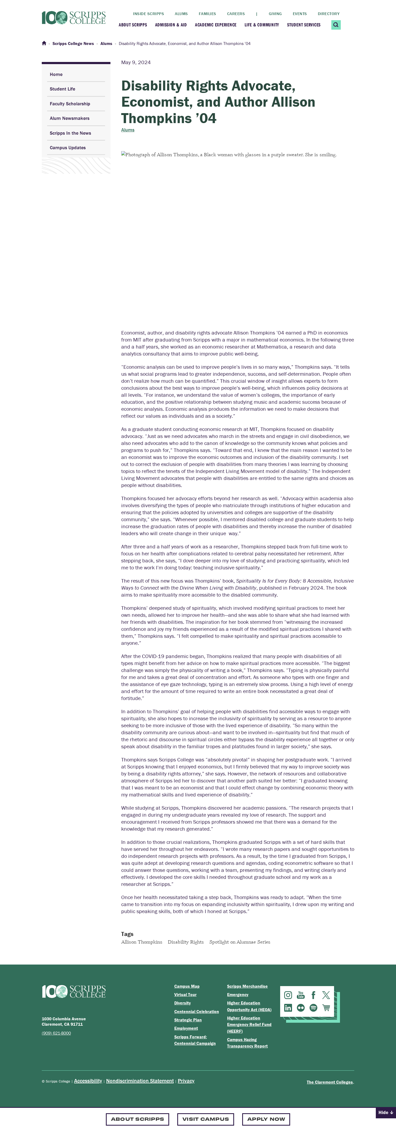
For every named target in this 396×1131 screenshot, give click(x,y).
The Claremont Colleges (330, 1082)
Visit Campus (205, 1119)
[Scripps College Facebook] (313, 995)
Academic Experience (216, 25)
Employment (186, 1028)
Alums (181, 13)
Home (56, 74)
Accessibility (88, 1080)
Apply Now (266, 1119)
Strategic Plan (188, 1019)
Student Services (304, 25)
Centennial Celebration (196, 1011)
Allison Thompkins (141, 941)
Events (300, 13)
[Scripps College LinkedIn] (288, 1007)
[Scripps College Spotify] (313, 1007)
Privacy (186, 1080)
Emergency (237, 994)
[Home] (44, 43)
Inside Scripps (148, 13)
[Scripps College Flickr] (300, 1007)
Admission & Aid (171, 25)
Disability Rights (186, 941)
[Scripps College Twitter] (326, 995)
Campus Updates (68, 147)
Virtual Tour (185, 994)
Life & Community (262, 25)
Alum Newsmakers (69, 118)
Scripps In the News (70, 133)
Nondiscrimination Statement (140, 1080)
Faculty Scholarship (70, 103)
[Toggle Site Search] (336, 25)
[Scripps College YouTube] (300, 995)
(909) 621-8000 (56, 1033)
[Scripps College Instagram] (288, 995)
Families (207, 13)
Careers (236, 13)
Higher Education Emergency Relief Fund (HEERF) (249, 1024)
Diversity (182, 1002)
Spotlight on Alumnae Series (239, 941)
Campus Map (187, 986)
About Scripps (133, 25)
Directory (329, 13)
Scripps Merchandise (247, 986)
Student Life (62, 89)
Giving (275, 13)
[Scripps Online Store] (326, 1007)
